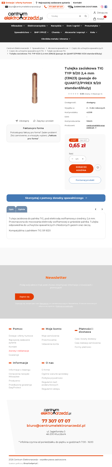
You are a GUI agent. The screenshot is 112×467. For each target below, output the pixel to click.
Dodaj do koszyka (81, 168)
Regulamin (44, 303)
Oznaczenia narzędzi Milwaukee (19, 375)
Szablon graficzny (23, 463)
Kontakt (77, 3)
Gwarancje (14, 355)
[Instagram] (102, 7)
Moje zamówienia (50, 336)
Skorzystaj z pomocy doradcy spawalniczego (54, 198)
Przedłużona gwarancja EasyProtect (20, 386)
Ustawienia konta (50, 344)
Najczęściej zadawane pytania (19, 341)
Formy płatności (83, 347)
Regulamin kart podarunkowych (50, 383)
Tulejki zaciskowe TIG (56, 51)
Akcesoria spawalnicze (58, 48)
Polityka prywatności (52, 378)
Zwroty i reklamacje (19, 351)
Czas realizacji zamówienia (88, 343)
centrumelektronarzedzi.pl (95, 126)
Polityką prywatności (64, 306)
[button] (85, 16)
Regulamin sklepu (51, 389)
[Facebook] (106, 7)
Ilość (71, 153)
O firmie (46, 370)
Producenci (14, 381)
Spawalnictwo (38, 48)
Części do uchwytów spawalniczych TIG (26, 51)
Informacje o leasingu (19, 370)
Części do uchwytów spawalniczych (87, 48)
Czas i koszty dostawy (85, 339)
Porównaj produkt (85, 180)
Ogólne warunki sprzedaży (55, 374)
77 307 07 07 (56, 6)
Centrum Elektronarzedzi (18, 48)
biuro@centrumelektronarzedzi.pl (25, 6)
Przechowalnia (49, 340)
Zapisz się (24, 297)
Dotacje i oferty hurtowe (21, 336)
